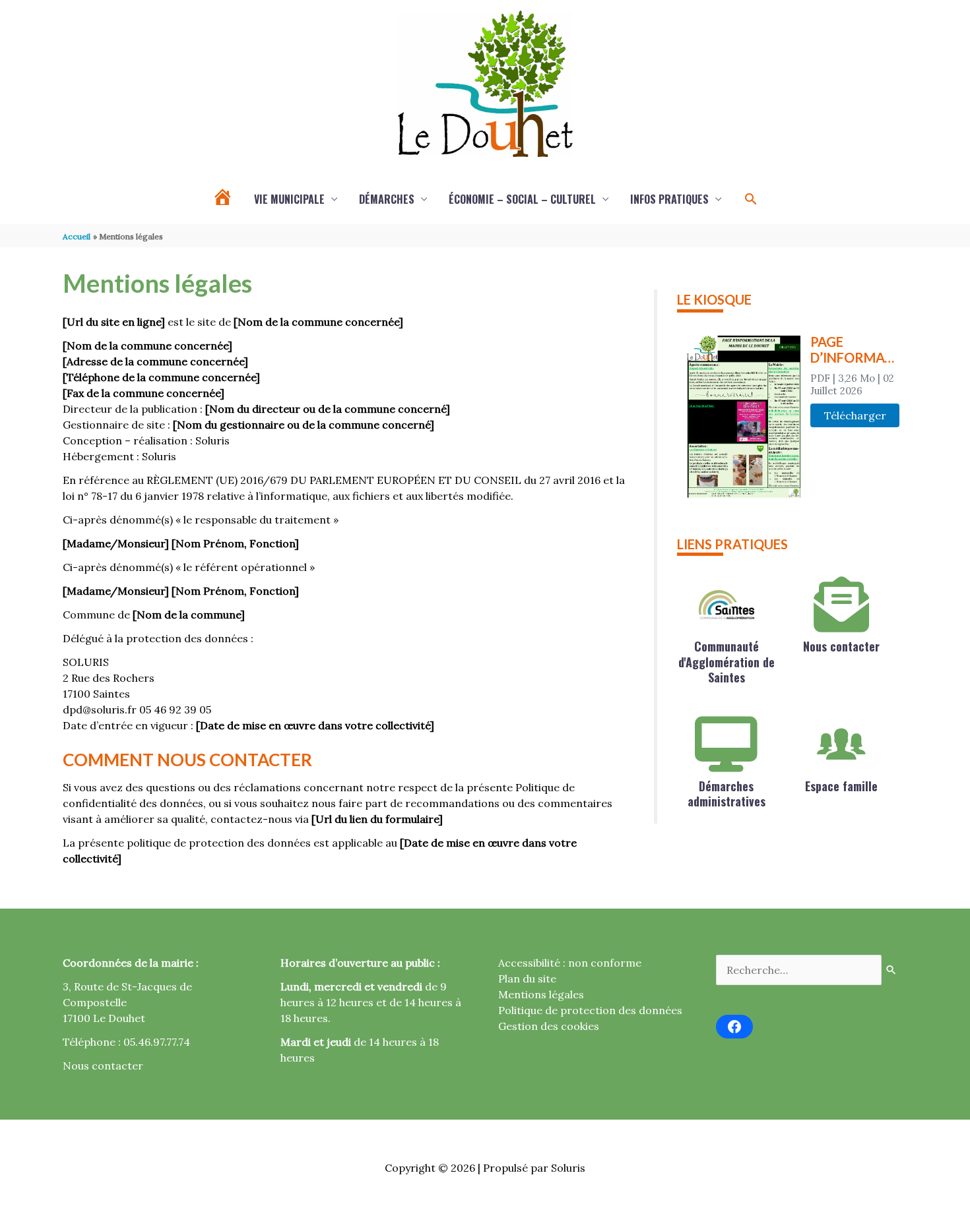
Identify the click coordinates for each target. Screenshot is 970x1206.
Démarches (386, 199)
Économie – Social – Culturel (522, 199)
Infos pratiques (669, 199)
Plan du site (527, 978)
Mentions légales (541, 994)
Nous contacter (841, 646)
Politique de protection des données (590, 1010)
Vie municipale (289, 199)
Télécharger (855, 415)
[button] (751, 199)
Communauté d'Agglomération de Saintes (726, 662)
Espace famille (841, 786)
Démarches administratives (726, 793)
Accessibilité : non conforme (569, 962)
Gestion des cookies (548, 1026)
